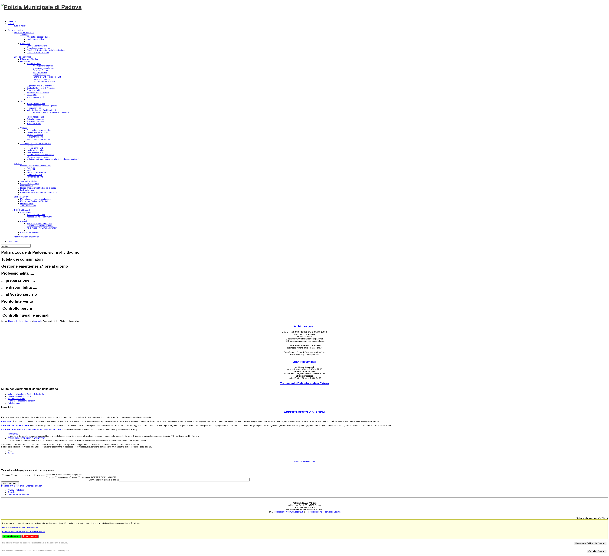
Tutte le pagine (14, 403)
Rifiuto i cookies (30, 536)
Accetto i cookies (11, 536)
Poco (31, 475)
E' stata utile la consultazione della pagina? (63, 475)
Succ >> (11, 453)
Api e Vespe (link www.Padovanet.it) (42, 228)
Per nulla (41, 475)
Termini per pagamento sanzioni (21, 401)
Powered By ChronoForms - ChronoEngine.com (22, 486)
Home (10, 321)
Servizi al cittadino (23, 321)
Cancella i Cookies (597, 551)
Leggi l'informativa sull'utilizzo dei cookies (20, 527)
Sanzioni (37, 321)
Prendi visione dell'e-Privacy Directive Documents (23, 531)
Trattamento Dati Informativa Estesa (304, 383)
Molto (7, 475)
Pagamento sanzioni (16, 399)
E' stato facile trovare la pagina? (102, 477)
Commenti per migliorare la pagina (104, 480)
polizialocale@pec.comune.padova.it (324, 512)
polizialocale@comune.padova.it (289, 512)
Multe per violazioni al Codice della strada (26, 394)
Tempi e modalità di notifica (19, 396)
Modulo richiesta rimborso (304, 461)
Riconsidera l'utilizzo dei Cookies (590, 543)
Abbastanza (19, 475)
